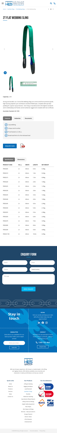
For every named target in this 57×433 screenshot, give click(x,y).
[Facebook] (43, 323)
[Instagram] (46, 323)
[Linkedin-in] (39, 323)
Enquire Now (10, 146)
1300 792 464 (44, 342)
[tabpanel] (28, 130)
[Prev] (49, 9)
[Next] (53, 9)
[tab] (7, 118)
